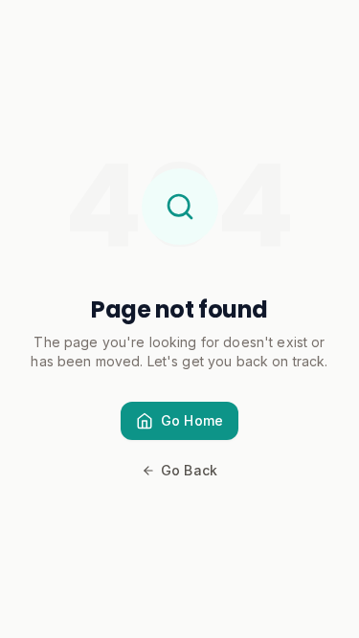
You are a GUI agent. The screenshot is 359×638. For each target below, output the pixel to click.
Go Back (189, 470)
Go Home (192, 420)
